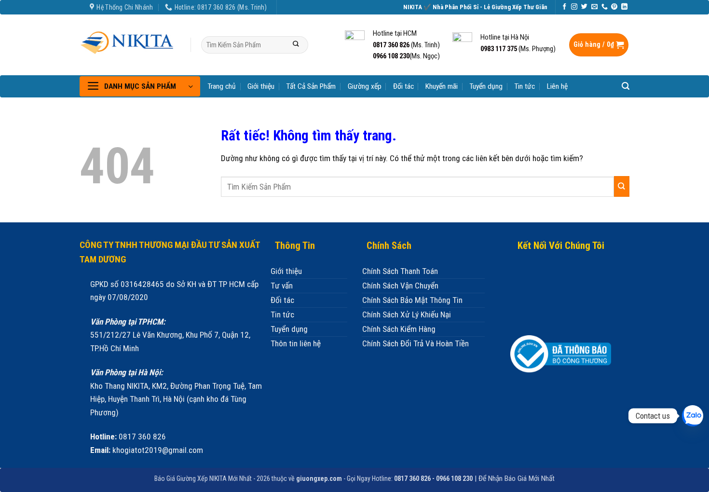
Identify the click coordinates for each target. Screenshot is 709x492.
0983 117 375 (498, 48)
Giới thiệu (260, 86)
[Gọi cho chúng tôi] (604, 7)
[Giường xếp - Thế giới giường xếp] (128, 41)
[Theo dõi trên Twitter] (584, 7)
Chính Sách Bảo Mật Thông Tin (412, 300)
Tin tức (524, 86)
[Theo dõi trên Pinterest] (614, 7)
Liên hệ (557, 86)
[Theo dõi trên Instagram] (574, 7)
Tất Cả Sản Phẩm (311, 86)
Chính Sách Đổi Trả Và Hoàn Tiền (415, 343)
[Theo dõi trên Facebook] (564, 7)
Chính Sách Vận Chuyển (400, 285)
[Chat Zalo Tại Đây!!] (692, 415)
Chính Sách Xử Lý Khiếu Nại (406, 314)
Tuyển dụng (486, 86)
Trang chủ (221, 86)
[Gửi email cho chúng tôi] (594, 7)
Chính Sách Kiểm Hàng (399, 329)
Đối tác (403, 86)
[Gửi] (295, 45)
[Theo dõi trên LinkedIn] (624, 7)
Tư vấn (282, 285)
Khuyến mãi (441, 86)
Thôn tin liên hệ (296, 343)
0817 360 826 (391, 45)
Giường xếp (365, 86)
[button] (599, 45)
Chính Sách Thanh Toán (400, 271)
